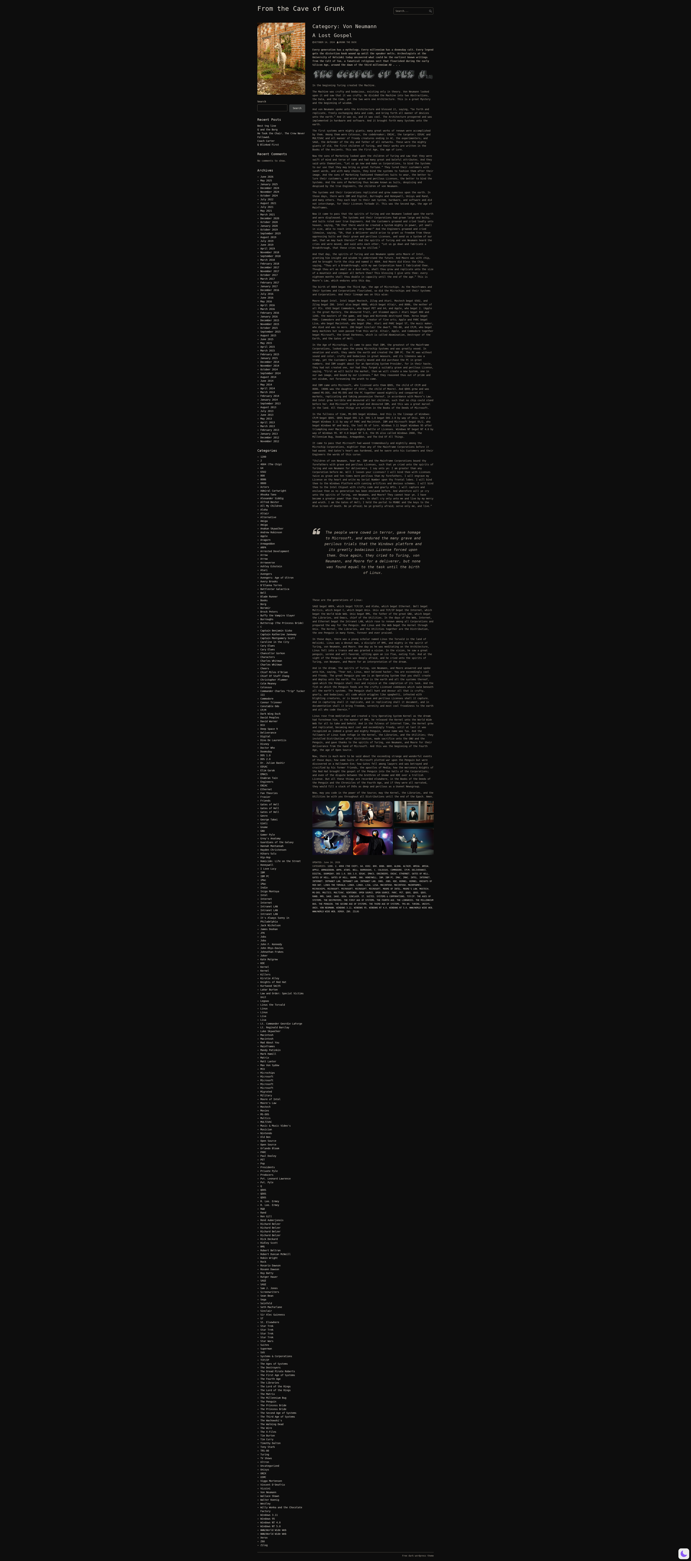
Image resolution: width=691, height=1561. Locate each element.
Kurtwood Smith (270, 985)
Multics (326, 892)
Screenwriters (269, 1292)
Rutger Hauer (269, 1276)
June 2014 (266, 380)
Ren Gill (266, 1216)
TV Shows (266, 1458)
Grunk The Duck (347, 42)
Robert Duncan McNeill (275, 1254)
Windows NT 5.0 (398, 907)
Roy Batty (266, 1273)
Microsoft (333, 889)
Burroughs (366, 870)
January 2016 (269, 316)
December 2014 (269, 361)
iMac (398, 877)
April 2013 (267, 422)
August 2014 (268, 377)
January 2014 (269, 399)
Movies (264, 1110)
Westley (265, 1503)
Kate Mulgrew (269, 959)
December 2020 (269, 218)
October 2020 (269, 222)
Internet (424, 877)
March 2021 (267, 214)
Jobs (380, 881)
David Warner (269, 721)
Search (261, 101)
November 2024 (269, 191)
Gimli (264, 823)
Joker (264, 955)
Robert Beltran (270, 1250)
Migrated (266, 1091)
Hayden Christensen (273, 849)
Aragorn (265, 539)
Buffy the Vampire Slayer (277, 615)
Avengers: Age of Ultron (276, 577)
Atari (347, 870)
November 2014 (269, 365)
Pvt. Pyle (266, 1182)
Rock (263, 1261)
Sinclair (354, 896)
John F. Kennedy (271, 944)
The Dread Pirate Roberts (277, 1371)
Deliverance (419, 870)
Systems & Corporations (390, 896)
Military (266, 1095)
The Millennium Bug (273, 1397)
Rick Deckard (269, 1239)
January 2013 (269, 433)
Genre (264, 815)
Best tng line (266, 125)
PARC (394, 892)
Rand (314, 896)
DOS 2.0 (352, 873)
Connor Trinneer (271, 702)
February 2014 (269, 395)
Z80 (348, 911)
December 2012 (269, 437)
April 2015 (267, 346)
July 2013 (266, 411)
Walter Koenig (269, 1499)
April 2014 (267, 388)
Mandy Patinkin (270, 1050)
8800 (389, 866)
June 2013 (266, 414)
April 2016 (267, 305)
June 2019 (266, 244)
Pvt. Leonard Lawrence (275, 1178)
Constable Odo (269, 706)
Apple (315, 870)
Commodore (396, 870)
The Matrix (267, 1394)
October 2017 (269, 275)
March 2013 (267, 426)
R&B (262, 1208)
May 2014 (266, 384)
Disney (264, 744)
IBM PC (389, 877)
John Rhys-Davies (271, 948)
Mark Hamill (268, 1053)
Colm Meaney (268, 683)
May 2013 (266, 418)
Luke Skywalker (270, 1031)
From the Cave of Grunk (300, 8)
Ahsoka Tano (268, 494)
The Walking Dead (271, 1424)
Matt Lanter (268, 1061)
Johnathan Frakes (271, 951)
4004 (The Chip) (348, 866)
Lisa (367, 885)
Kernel (403, 881)
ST (363, 896)
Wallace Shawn (269, 1496)
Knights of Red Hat (273, 982)
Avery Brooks (269, 581)
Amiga (416, 866)
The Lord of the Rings (275, 1386)
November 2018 (269, 252)
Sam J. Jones (269, 1288)
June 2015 (266, 339)
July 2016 (266, 293)
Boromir (265, 607)
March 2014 (267, 392)
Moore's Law (410, 889)
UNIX (314, 907)
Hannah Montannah (271, 846)
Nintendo (351, 892)
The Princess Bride (273, 1405)
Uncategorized (269, 1465)
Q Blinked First (268, 144)
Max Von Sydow (269, 1065)
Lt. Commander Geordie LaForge (281, 1023)
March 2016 (267, 309)
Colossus (383, 870)
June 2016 (266, 297)
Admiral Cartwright (273, 490)
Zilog (356, 911)
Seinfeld (266, 1303)
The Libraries (405, 900)
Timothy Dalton (270, 1443)
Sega (343, 896)
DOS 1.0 (340, 873)
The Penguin (326, 904)
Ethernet (404, 873)
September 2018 (270, 256)
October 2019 (269, 229)
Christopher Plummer (274, 679)
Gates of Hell (420, 873)
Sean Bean (266, 1295)
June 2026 (266, 176)
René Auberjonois (271, 1220)
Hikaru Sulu (268, 853)
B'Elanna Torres (271, 585)
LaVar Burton (269, 989)
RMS (322, 896)
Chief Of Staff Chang (274, 676)
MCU (262, 1069)
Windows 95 (360, 907)
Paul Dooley (268, 1155)
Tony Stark (267, 1446)
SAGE (328, 896)
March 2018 (267, 259)
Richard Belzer (270, 1223)
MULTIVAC (339, 892)
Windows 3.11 (343, 907)
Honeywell (371, 877)
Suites (370, 896)
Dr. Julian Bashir (272, 762)
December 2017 (269, 267)
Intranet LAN (332, 881)
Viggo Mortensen (271, 1480)
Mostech (423, 889)
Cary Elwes (267, 645)
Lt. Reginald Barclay (274, 1027)
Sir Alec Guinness (272, 1314)
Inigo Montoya (269, 891)
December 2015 (269, 320)
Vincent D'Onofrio (272, 1484)
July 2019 (266, 241)
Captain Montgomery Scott (277, 638)
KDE (395, 881)
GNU (361, 877)
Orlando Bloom (269, 1148)
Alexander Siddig (271, 498)
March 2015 (267, 350)
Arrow (264, 555)
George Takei (269, 819)
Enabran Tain (269, 778)
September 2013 (270, 403)
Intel (414, 877)
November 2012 (269, 441)
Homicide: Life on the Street (280, 861)
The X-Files (268, 1431)
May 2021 (266, 210)
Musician (266, 1129)
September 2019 (270, 233)
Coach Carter (266, 140)
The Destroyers (332, 900)
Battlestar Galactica (274, 589)
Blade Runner (269, 596)
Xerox (341, 911)
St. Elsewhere (269, 1322)
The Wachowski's (271, 1420)
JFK (262, 932)
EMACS (371, 873)
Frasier (265, 796)
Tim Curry (266, 1439)
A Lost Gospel (332, 35)
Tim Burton (267, 1435)
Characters (267, 657)
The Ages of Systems (274, 1363)
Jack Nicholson (270, 925)
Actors (264, 487)
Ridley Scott (269, 1242)
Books (264, 600)
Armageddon (327, 870)
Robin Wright (269, 1258)
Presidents (267, 1167)
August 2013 (268, 407)
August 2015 (268, 335)
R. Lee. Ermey (269, 1201)
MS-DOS (316, 892)
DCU (262, 725)
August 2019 (268, 237)
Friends (265, 800)
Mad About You (269, 1042)
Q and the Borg (267, 129)
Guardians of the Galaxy (276, 842)
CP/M (406, 870)
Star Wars (266, 1341)
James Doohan (269, 929)
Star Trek (266, 1326)
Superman (266, 1348)
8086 (381, 866)
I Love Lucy (268, 868)
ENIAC (393, 873)
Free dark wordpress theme (418, 1556)
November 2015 (269, 324)
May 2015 (266, 343)
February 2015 (269, 354)
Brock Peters (269, 611)
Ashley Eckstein (271, 566)
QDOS (408, 892)
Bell (355, 870)
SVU (262, 1352)
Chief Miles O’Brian (274, 672)
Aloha (397, 866)
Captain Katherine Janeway (278, 634)
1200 (330, 866)
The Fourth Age (385, 900)
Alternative (268, 517)
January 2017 (269, 286)
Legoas (264, 1001)
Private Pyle (269, 1171)
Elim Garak (267, 770)
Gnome (353, 877)
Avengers (266, 573)
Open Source (366, 892)
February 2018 (269, 263)
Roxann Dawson (269, 1269)
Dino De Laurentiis (273, 740)
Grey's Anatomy (270, 838)
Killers (265, 974)
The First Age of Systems (359, 900)
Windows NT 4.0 (378, 907)
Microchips (318, 889)
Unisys (426, 904)
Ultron (264, 1462)
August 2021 (268, 203)
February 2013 (269, 429)
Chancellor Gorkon (272, 653)
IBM (381, 877)
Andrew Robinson (271, 532)
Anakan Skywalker (271, 528)
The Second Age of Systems (351, 904)
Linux (351, 885)
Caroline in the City (274, 641)
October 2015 (269, 327)
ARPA (338, 870)
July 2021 (266, 207)
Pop (262, 1163)
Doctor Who (267, 747)
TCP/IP (410, 896)
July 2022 (266, 199)
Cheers (264, 668)
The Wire (266, 1428)
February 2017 (269, 282)
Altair (407, 866)
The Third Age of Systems (384, 904)
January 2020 (269, 225)
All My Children (271, 505)
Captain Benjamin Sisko (276, 630)
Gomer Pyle (267, 834)
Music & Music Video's (275, 1125)
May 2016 (266, 301)
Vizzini (265, 1488)
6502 (367, 866)
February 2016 (269, 312)
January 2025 (269, 184)
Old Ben (265, 1137)
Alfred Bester (269, 502)
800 (375, 866)
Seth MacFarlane (271, 1307)
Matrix (264, 1057)
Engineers (382, 873)
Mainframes (414, 885)
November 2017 (269, 271)
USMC (263, 1477)
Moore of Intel (392, 889)
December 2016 (269, 290)
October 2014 (269, 369)
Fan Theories (269, 793)
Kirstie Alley (269, 978)
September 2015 (270, 331)
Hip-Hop (265, 857)
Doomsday (329, 873)
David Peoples (269, 717)
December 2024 (269, 188)
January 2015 (269, 358)
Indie (264, 887)
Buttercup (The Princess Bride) (282, 623)
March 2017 (267, 278)
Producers (266, 1174)
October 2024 (269, 195)
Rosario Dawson (270, 1265)
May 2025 (266, 180)
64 (361, 866)
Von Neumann (327, 907)
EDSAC (362, 873)
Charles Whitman (271, 660)
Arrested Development (274, 551)
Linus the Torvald (334, 885)
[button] (683, 1553)
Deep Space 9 (269, 728)
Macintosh (386, 885)
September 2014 (270, 373)
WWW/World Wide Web (420, 907)
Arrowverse (267, 562)
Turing (415, 904)
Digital (316, 873)
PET (401, 892)
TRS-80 (405, 904)
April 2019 (267, 248)
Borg (263, 604)
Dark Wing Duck (270, 713)
